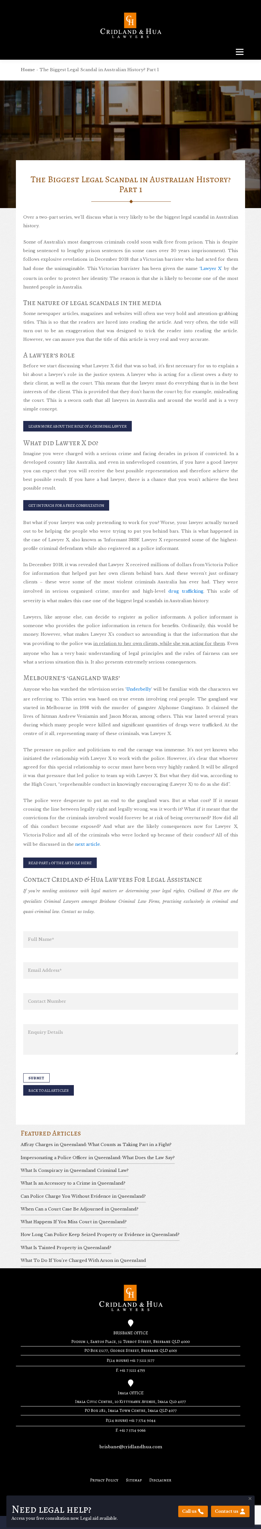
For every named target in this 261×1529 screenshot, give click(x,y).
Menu (239, 51)
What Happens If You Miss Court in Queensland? (74, 1221)
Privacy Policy (104, 1480)
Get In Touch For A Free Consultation (66, 505)
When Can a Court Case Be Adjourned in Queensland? (79, 1209)
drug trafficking (185, 591)
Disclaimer (160, 1480)
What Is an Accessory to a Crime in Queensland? (73, 1183)
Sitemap (134, 1480)
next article (87, 844)
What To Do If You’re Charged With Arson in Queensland (83, 1260)
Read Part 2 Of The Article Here (60, 863)
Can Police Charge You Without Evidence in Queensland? (83, 1196)
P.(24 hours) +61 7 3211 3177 (130, 1360)
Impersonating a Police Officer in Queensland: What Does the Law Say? (98, 1157)
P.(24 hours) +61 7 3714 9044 (131, 1420)
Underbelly (138, 689)
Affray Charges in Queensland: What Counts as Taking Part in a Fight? (96, 1144)
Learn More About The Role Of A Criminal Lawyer (77, 426)
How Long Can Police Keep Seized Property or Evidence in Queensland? (100, 1234)
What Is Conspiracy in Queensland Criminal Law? (75, 1170)
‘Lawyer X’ (211, 268)
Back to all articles (48, 1090)
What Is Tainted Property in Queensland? (66, 1247)
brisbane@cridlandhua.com (130, 1447)
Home (28, 69)
